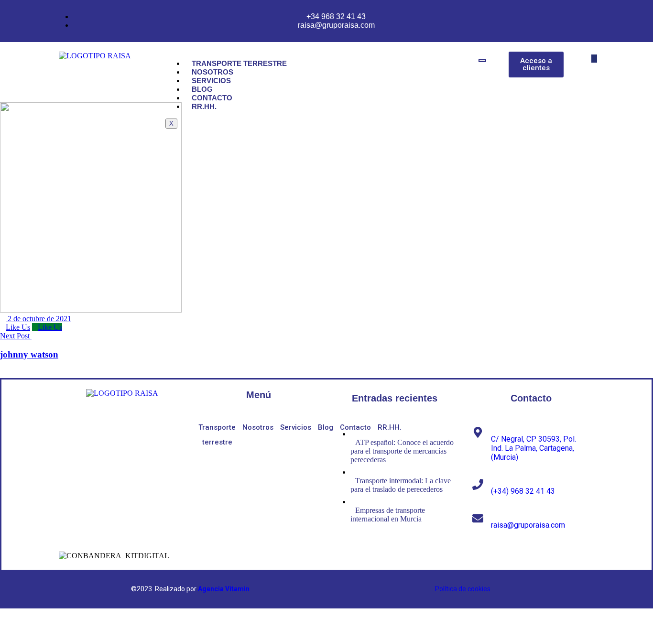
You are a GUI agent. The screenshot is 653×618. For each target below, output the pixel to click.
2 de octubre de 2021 (38, 318)
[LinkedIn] (98, 429)
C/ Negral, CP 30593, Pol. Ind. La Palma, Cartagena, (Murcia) (533, 448)
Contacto (212, 98)
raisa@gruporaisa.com (528, 525)
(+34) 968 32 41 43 (523, 491)
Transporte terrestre (239, 63)
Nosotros (212, 72)
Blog (202, 89)
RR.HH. (204, 106)
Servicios (211, 80)
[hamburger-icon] (482, 60)
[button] (594, 58)
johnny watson (29, 354)
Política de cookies (462, 589)
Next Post (16, 336)
